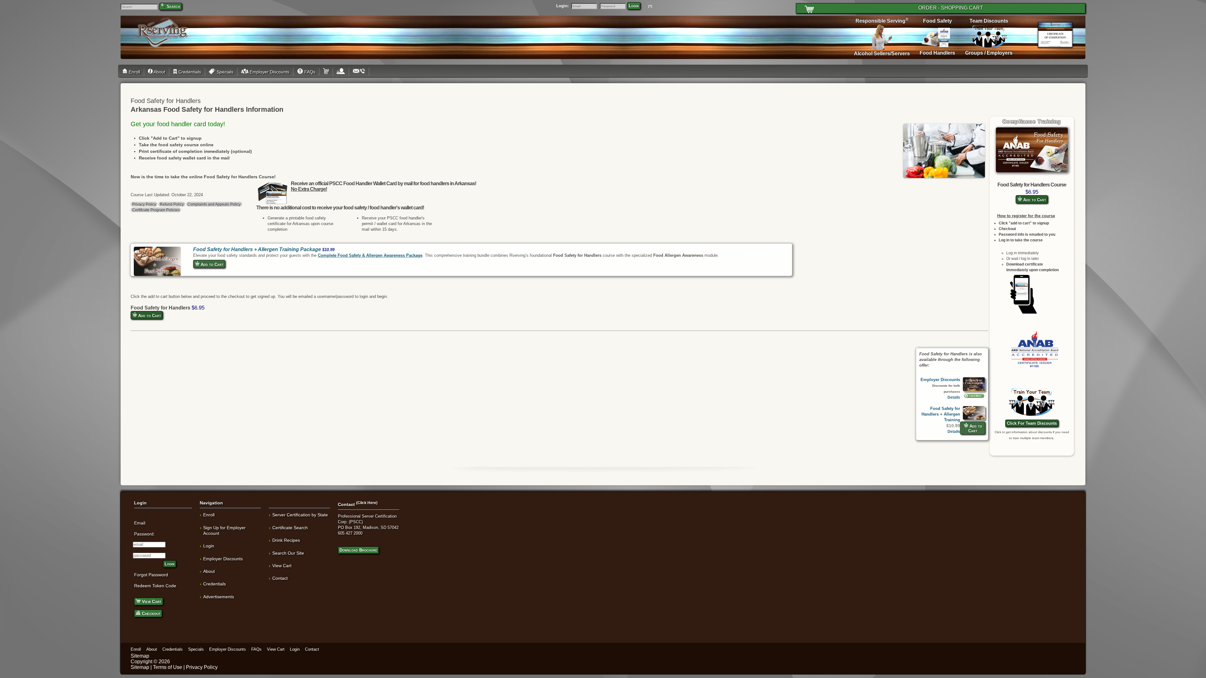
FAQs (309, 71)
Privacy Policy (144, 204)
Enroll (134, 71)
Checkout (150, 613)
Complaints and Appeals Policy (214, 204)
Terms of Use (167, 667)
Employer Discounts (268, 71)
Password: (144, 533)
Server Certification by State (300, 514)
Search (173, 6)
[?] (650, 6)
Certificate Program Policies (156, 210)
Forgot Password (151, 574)
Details (954, 397)
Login (634, 5)
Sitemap (140, 656)
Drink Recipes (286, 540)
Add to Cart (1034, 199)
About (159, 71)
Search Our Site (288, 553)
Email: (140, 522)
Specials (224, 71)
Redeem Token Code (155, 585)
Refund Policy (172, 204)
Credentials (189, 71)
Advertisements (218, 596)
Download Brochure (358, 550)
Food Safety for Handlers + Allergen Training (940, 414)
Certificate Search (290, 527)
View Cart (151, 601)
